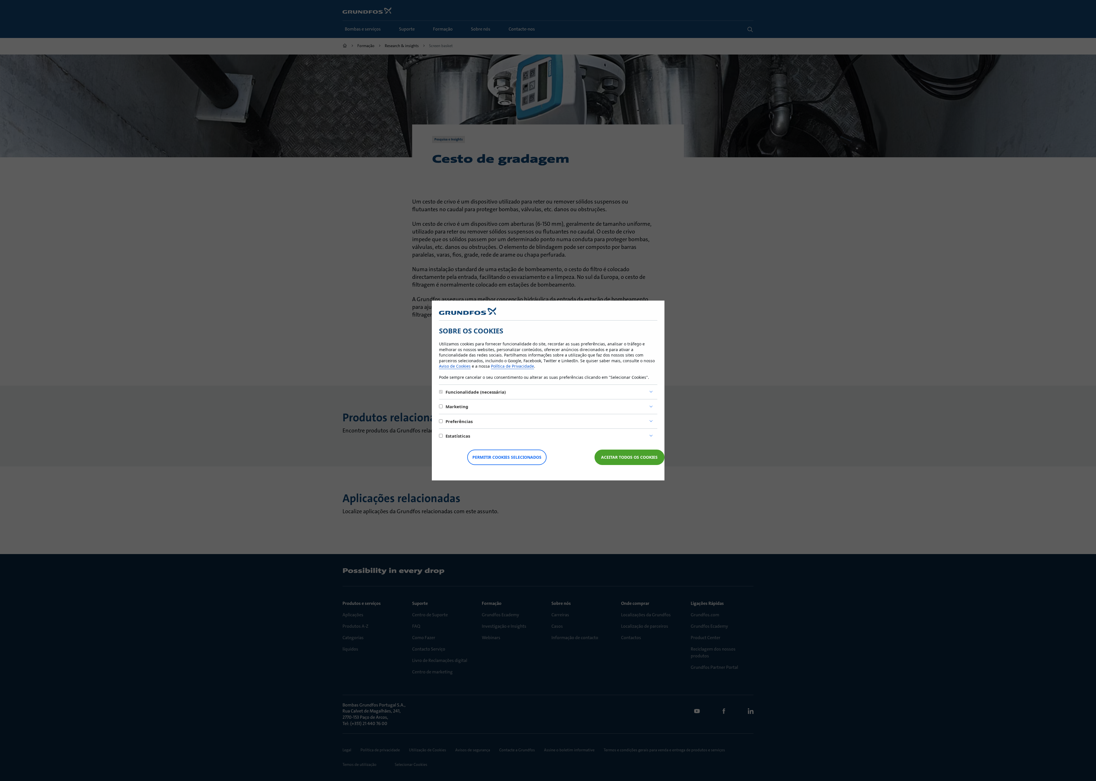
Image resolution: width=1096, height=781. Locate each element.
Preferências (459, 421)
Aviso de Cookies (455, 366)
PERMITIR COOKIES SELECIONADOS (506, 457)
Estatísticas (458, 436)
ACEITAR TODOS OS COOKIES (629, 457)
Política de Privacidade (512, 366)
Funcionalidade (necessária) (476, 392)
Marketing (457, 406)
